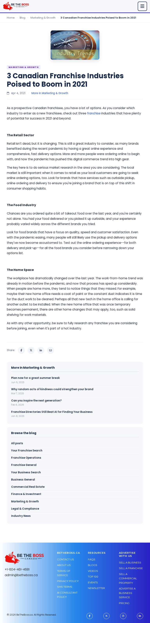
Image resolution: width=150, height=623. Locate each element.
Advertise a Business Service (127, 593)
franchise (94, 113)
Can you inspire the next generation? (36, 400)
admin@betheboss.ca (21, 575)
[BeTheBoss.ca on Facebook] (90, 616)
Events (93, 582)
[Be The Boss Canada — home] (24, 558)
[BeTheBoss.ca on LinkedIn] (140, 616)
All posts (17, 443)
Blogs (92, 565)
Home (11, 18)
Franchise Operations (26, 458)
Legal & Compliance (25, 509)
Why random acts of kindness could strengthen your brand (52, 389)
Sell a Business (130, 562)
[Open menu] (142, 6)
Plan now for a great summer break (35, 378)
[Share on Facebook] (21, 350)
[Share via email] (50, 350)
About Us (64, 565)
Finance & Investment (26, 494)
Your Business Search (26, 472)
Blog (22, 18)
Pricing (124, 603)
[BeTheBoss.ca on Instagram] (123, 616)
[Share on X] (31, 350)
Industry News (21, 516)
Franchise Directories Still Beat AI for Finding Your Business (52, 412)
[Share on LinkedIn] (40, 350)
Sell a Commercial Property (128, 578)
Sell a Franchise (131, 568)
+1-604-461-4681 (17, 569)
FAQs (91, 559)
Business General (23, 479)
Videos (93, 570)
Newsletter (96, 588)
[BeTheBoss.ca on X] (106, 616)
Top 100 (93, 576)
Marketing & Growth (42, 18)
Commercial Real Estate (28, 487)
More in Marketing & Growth (49, 93)
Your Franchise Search (26, 450)
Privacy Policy (68, 581)
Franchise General (24, 465)
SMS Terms (64, 586)
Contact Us (65, 559)
